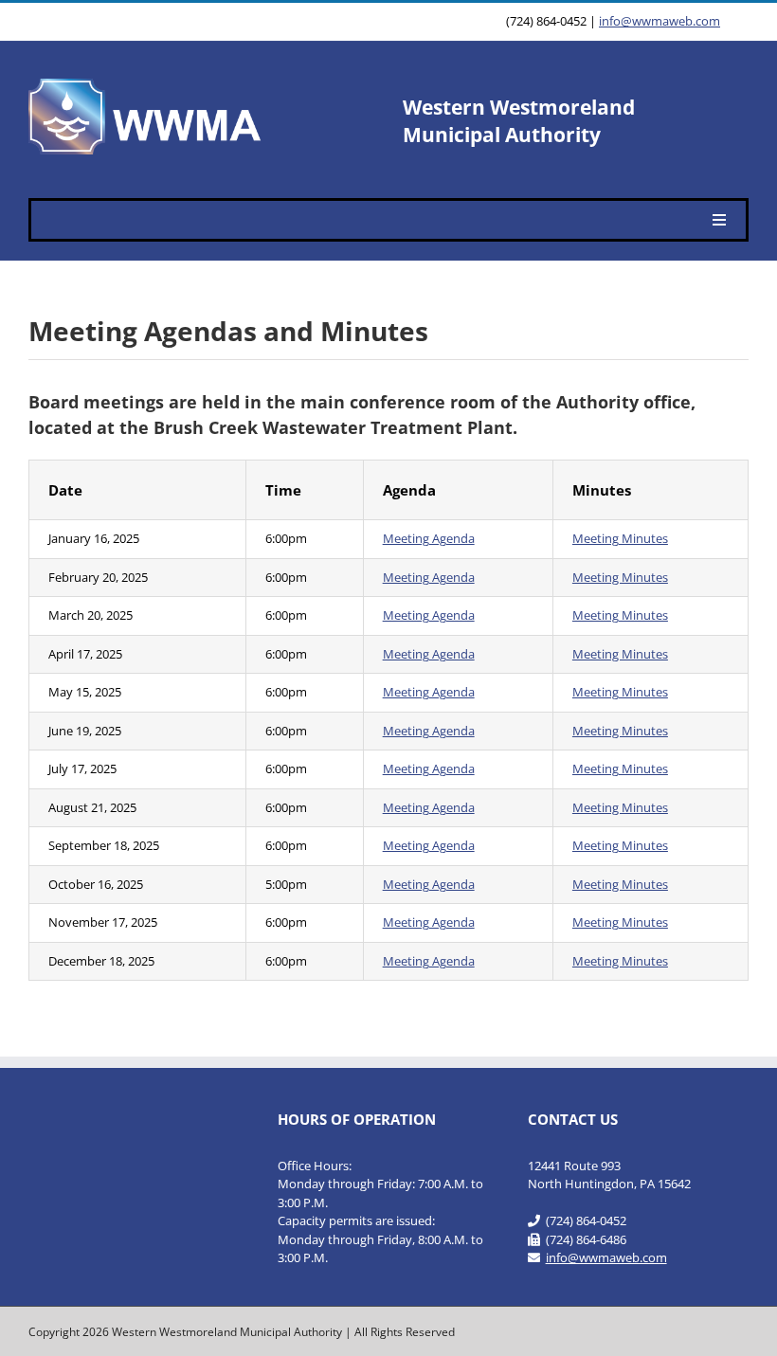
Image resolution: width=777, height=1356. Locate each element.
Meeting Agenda (429, 538)
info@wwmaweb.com (659, 20)
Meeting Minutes (620, 538)
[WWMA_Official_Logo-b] (146, 84)
